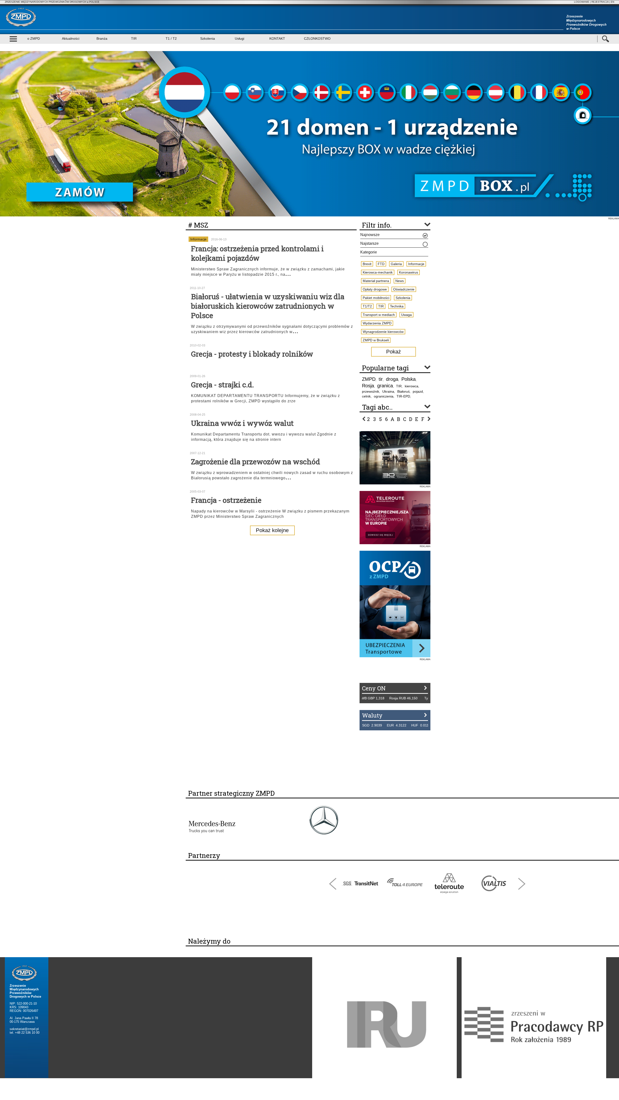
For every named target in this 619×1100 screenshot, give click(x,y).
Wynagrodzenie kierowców (383, 332)
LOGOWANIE (581, 1)
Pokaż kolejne (272, 530)
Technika (397, 306)
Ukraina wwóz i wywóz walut (242, 423)
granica (385, 385)
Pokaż (393, 352)
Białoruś (403, 391)
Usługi (239, 38)
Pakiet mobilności (376, 298)
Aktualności (70, 38)
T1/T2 (367, 306)
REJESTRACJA (600, 1)
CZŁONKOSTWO (317, 38)
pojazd (418, 391)
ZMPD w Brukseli (376, 340)
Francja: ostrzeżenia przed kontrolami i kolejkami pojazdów (257, 253)
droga (392, 379)
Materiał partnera (376, 281)
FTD (381, 264)
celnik (366, 396)
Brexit (367, 264)
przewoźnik (370, 391)
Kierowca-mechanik (378, 272)
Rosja (368, 385)
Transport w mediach (379, 315)
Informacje (198, 239)
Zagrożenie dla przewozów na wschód (255, 461)
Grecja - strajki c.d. (222, 384)
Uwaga (406, 315)
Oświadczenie (403, 289)
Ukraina (388, 391)
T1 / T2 (171, 38)
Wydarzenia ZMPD (377, 323)
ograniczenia (383, 396)
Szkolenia (207, 38)
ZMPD (369, 379)
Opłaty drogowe (375, 289)
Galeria (396, 264)
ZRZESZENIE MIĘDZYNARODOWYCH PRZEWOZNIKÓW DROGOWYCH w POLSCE (52, 1)
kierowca (411, 386)
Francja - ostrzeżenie (226, 500)
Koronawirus (408, 272)
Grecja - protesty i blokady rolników (252, 354)
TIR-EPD (403, 396)
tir (381, 379)
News (399, 281)
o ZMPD (33, 38)
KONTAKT (277, 38)
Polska (408, 379)
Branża (101, 38)
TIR (134, 38)
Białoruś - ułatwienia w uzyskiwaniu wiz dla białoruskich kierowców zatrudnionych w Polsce (267, 306)
